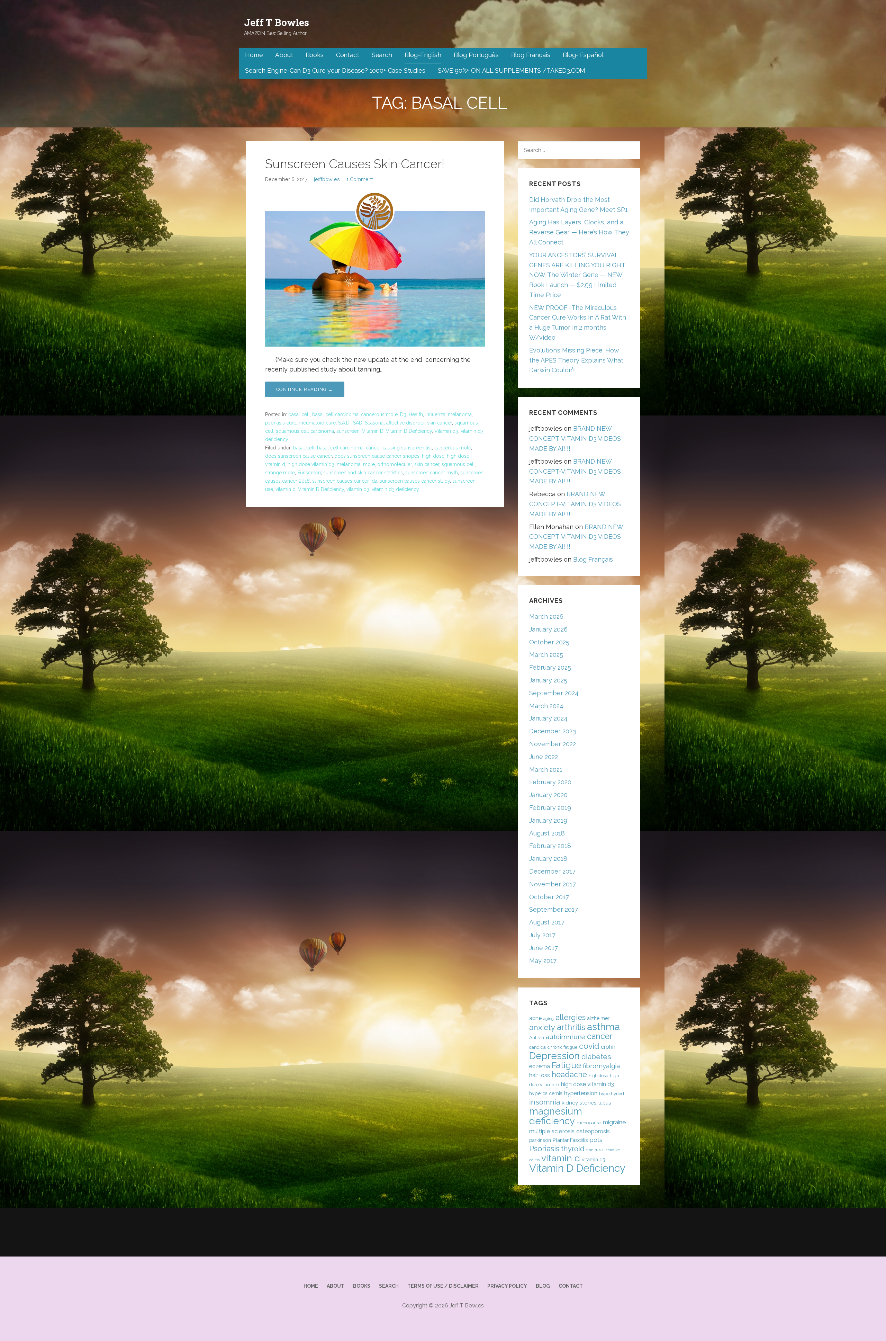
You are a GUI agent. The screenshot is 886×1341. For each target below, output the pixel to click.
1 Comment (359, 179)
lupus (604, 1103)
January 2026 (548, 629)
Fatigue (566, 1065)
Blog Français (530, 55)
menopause (589, 1122)
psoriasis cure (280, 423)
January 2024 (548, 718)
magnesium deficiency (555, 1116)
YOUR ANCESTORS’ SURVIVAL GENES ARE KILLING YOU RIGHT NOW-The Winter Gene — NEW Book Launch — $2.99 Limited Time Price (577, 274)
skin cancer (439, 423)
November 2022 (552, 744)
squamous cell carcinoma (305, 431)
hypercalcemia (545, 1093)
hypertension (580, 1093)
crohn (608, 1047)
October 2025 (549, 642)
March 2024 (546, 705)
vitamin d (285, 489)
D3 (403, 414)
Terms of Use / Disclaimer (443, 1286)
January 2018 (548, 858)
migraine (614, 1122)
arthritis (571, 1027)
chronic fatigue (562, 1047)
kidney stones (579, 1103)
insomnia (544, 1102)
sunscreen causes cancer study (415, 481)
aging (548, 1018)
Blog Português (476, 55)
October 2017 (549, 897)
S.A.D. (344, 423)
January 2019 (548, 820)
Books (315, 55)
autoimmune (565, 1036)
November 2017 (552, 884)
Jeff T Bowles (276, 22)
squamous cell (458, 464)
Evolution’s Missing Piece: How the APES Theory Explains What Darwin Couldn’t (576, 360)
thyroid (573, 1149)
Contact (347, 55)
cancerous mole (379, 414)
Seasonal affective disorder (395, 423)
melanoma (460, 414)
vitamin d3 (357, 489)
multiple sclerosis (552, 1131)
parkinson (540, 1140)
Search (382, 55)
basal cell (299, 414)
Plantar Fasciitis (570, 1140)
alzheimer (598, 1018)
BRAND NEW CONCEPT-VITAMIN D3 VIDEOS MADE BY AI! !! (575, 438)
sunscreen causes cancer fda (344, 481)
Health (416, 414)
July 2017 (542, 935)
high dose (433, 456)
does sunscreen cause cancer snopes (376, 456)
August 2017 (546, 922)
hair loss (539, 1075)
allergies (570, 1017)
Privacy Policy (507, 1286)
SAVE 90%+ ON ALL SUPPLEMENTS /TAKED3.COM (512, 70)
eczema (539, 1066)
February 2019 (550, 807)
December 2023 (552, 731)
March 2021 (545, 769)
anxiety (542, 1027)
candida (537, 1047)
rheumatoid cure (317, 423)
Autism (536, 1037)
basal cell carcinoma (335, 414)
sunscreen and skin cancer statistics (363, 472)
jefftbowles (327, 179)
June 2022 (543, 756)
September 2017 (553, 909)
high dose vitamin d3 (311, 464)
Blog (543, 1286)
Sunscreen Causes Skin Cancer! (354, 164)
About (284, 55)
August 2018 (547, 833)
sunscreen (348, 431)
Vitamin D (372, 431)
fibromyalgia (601, 1066)
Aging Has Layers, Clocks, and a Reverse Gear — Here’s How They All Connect (579, 232)
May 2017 (543, 960)
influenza (435, 414)
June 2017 (543, 947)
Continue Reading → (304, 389)
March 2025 (546, 654)
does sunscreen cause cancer (298, 456)
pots (596, 1139)
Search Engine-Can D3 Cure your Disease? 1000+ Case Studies (335, 70)
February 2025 (550, 667)
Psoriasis (544, 1148)
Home (254, 55)
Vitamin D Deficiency (409, 431)
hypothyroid (611, 1093)
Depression (554, 1055)
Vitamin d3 (446, 431)
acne (535, 1018)
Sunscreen (309, 472)
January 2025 (548, 680)
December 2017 (552, 871)
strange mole (280, 472)
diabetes (596, 1057)
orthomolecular (394, 464)
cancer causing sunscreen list (399, 447)
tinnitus (593, 1149)
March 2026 (546, 616)
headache (569, 1074)
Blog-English (423, 55)
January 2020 (548, 794)
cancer (599, 1036)
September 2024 (554, 693)
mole (369, 464)
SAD (357, 423)
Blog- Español (583, 55)
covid (589, 1046)
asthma (603, 1026)
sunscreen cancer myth (431, 472)
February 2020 (550, 782)
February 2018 (550, 845)
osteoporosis (593, 1131)
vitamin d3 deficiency (395, 489)
